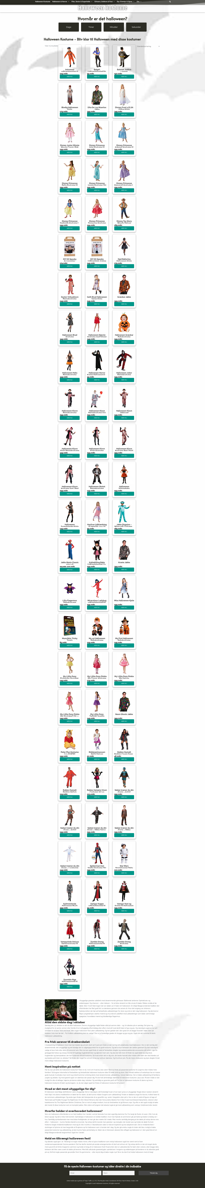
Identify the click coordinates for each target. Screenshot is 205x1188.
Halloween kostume (102, 8)
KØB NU (70, 76)
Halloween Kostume (102, 1183)
